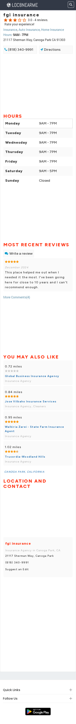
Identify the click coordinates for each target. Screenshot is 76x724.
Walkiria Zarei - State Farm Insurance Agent (34, 429)
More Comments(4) (16, 297)
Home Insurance (52, 30)
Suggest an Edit (17, 569)
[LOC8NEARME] (22, 5)
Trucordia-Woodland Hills (25, 456)
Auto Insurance (29, 30)
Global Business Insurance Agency (32, 376)
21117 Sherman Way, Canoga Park (29, 556)
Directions (51, 49)
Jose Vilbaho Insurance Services (30, 401)
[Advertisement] (38, 83)
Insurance (10, 30)
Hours (7, 35)
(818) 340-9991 (20, 49)
